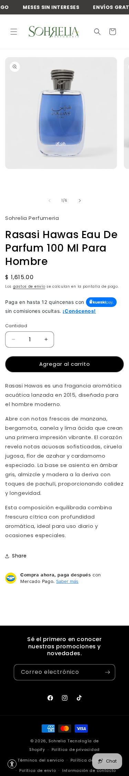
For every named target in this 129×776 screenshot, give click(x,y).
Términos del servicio (41, 760)
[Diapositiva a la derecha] (79, 200)
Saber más (67, 581)
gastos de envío (29, 286)
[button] (13, 31)
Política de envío (37, 770)
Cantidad (16, 325)
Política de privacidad (76, 749)
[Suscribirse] (107, 672)
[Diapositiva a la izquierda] (49, 200)
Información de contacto (89, 770)
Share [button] (19, 555)
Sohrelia (58, 741)
